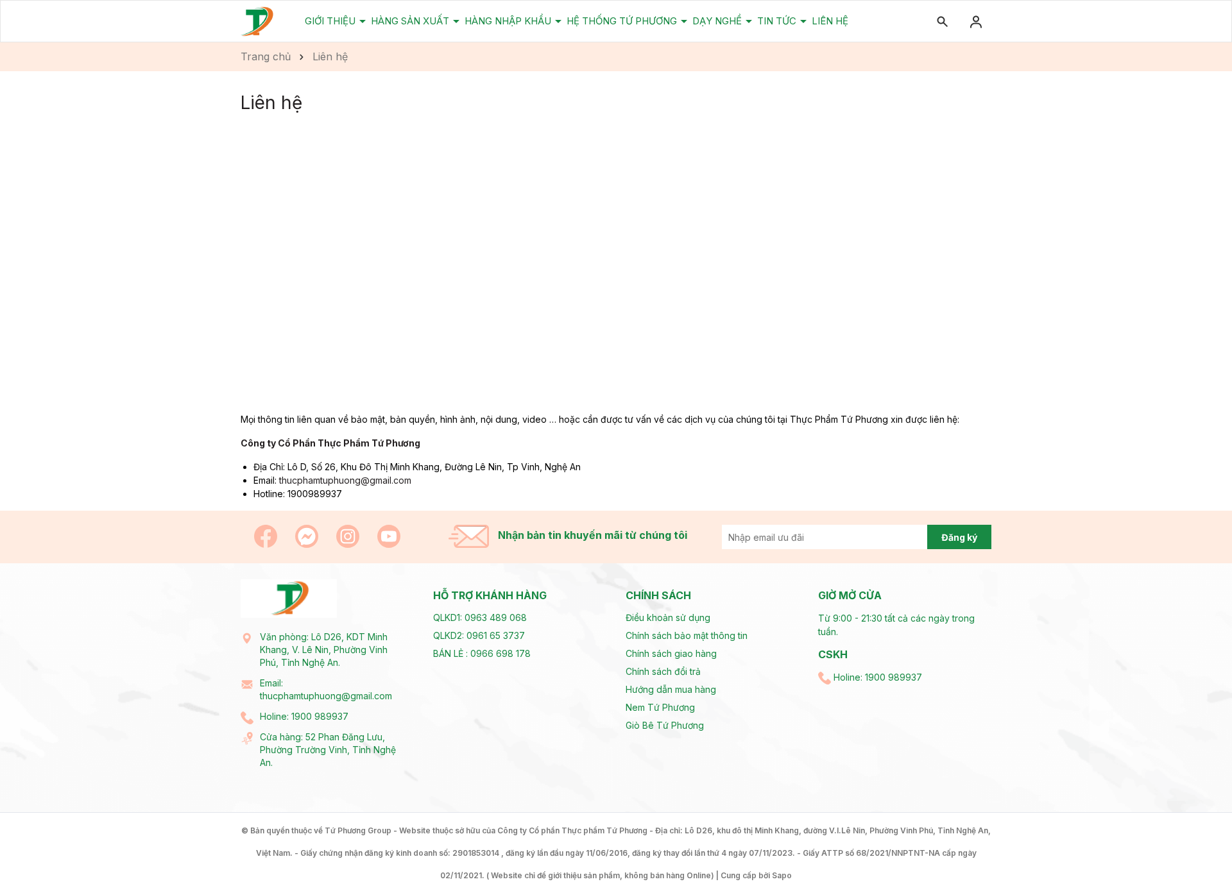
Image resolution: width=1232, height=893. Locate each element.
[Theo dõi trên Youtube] (388, 535)
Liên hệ (271, 103)
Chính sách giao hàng (671, 653)
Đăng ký (959, 537)
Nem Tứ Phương (660, 707)
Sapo (782, 875)
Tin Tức (778, 21)
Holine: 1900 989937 (304, 716)
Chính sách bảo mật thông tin (687, 635)
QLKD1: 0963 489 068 (480, 617)
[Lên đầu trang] (1191, 852)
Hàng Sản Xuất (411, 21)
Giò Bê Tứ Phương (665, 725)
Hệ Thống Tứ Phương (623, 21)
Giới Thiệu (331, 21)
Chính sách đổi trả (663, 671)
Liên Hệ (830, 21)
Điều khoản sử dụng (668, 617)
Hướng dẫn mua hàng (671, 689)
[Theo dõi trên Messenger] (308, 535)
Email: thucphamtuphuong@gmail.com (326, 689)
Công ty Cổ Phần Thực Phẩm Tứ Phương (330, 443)
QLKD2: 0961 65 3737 (479, 635)
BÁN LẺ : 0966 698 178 (482, 653)
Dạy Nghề (718, 21)
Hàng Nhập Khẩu (509, 21)
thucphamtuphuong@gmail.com (345, 480)
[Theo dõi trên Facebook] (267, 535)
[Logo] (258, 20)
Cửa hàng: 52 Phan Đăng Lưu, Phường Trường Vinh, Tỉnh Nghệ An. (328, 749)
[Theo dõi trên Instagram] (349, 535)
